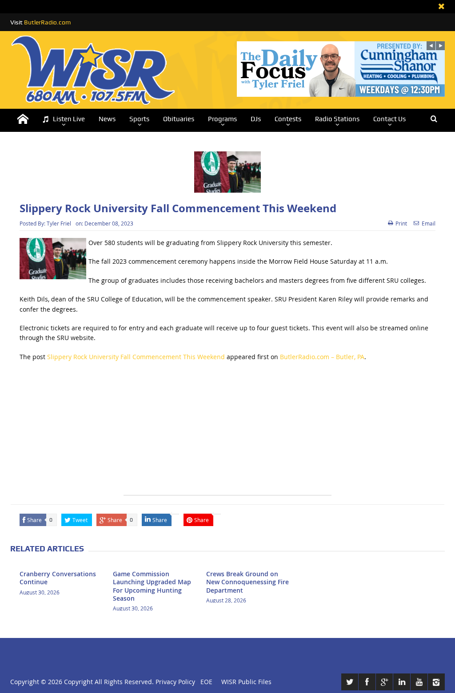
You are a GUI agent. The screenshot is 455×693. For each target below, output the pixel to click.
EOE (204, 681)
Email (428, 223)
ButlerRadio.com (47, 22)
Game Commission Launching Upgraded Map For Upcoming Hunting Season (152, 586)
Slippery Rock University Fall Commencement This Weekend (136, 356)
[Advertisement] (227, 433)
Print (401, 223)
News (107, 119)
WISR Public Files (246, 681)
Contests (288, 119)
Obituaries (178, 119)
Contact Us (389, 119)
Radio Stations (337, 119)
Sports (139, 119)
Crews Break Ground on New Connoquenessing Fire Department (247, 582)
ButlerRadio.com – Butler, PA (322, 356)
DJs (256, 119)
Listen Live (69, 119)
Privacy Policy (175, 681)
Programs (222, 119)
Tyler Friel (59, 223)
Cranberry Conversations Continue (58, 578)
